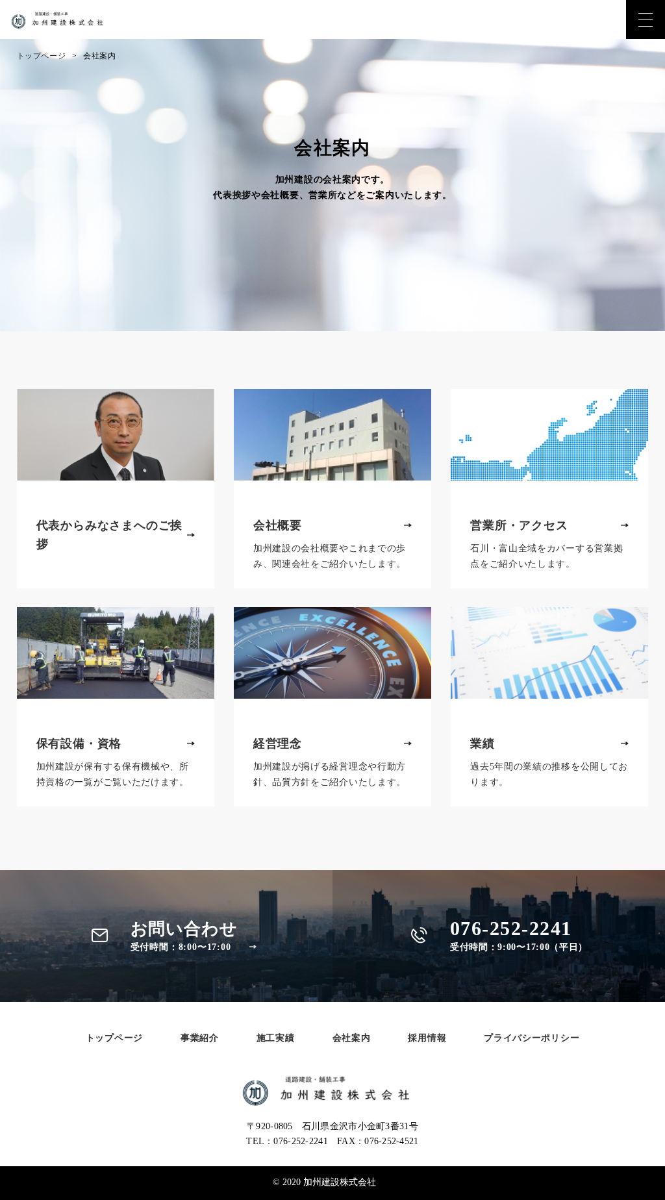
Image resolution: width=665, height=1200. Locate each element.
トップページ (41, 55)
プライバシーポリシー (531, 1038)
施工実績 (276, 1038)
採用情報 (427, 1038)
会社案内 (351, 1038)
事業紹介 (200, 1038)
